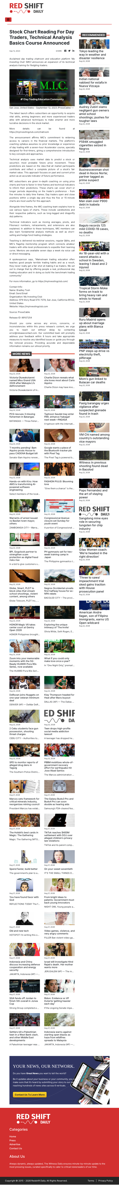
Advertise (14, 1144)
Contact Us (15, 1148)
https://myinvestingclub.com (33, 306)
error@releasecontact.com (23, 333)
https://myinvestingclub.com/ (53, 281)
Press (12, 1140)
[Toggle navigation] (8, 19)
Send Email (22, 293)
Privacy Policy (105, 1180)
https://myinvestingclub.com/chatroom (29, 132)
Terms (91, 1180)
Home (12, 1136)
